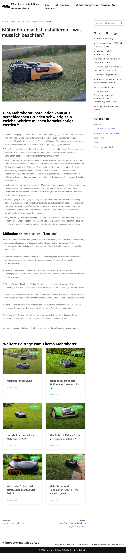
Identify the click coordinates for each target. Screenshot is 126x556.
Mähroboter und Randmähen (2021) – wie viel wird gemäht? (64, 490)
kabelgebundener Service (86, 5)
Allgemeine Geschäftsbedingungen (108, 544)
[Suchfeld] (121, 23)
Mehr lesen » (12, 388)
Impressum (83, 544)
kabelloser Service (63, 5)
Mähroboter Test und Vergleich (107, 133)
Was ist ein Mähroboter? (105, 87)
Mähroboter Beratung (19, 380)
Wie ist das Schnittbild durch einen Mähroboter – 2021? (22, 490)
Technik (97, 142)
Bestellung (50, 8)
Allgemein (98, 124)
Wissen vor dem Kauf (103, 147)
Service (48, 5)
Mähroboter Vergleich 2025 (106, 74)
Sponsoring (99, 138)
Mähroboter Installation (104, 129)
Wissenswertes (108, 5)
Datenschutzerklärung (64, 544)
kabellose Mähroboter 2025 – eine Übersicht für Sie (64, 384)
